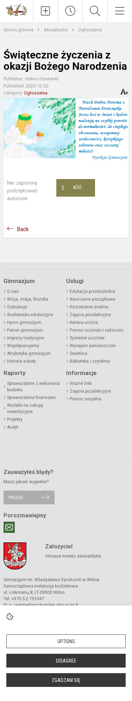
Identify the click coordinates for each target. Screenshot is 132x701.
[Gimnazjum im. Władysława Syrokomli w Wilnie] (16, 9)
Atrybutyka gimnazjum (29, 353)
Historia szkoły (21, 361)
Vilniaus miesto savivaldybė (73, 556)
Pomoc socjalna (85, 398)
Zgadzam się (66, 680)
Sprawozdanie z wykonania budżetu (33, 386)
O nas (13, 291)
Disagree (66, 661)
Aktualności (56, 29)
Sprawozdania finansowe (31, 397)
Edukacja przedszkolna (92, 291)
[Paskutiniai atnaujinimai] (70, 11)
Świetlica (78, 353)
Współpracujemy (23, 345)
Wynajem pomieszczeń (93, 345)
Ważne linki (81, 383)
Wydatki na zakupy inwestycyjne (25, 408)
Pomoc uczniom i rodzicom (97, 330)
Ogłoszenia (90, 29)
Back (23, 229)
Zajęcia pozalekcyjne (90, 314)
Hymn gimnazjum (24, 322)
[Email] (9, 527)
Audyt (12, 427)
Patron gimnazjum (25, 330)
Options (66, 641)
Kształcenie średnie (89, 307)
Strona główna (19, 29)
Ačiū (71, 188)
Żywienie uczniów (87, 338)
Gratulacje (17, 307)
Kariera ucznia (84, 322)
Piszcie (16, 497)
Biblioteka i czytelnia (90, 361)
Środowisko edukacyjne (30, 314)
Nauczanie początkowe (92, 299)
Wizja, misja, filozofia (27, 299)
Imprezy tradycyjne (25, 338)
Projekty (15, 419)
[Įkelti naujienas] (45, 11)
